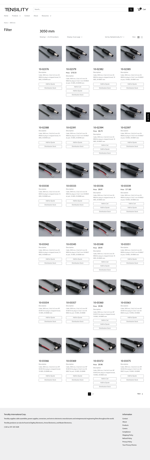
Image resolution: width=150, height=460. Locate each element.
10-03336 (98, 186)
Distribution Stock (50, 88)
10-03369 (71, 361)
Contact (27, 16)
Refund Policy (127, 438)
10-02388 (44, 127)
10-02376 (44, 69)
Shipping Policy (127, 435)
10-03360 (98, 302)
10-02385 (126, 69)
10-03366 (44, 361)
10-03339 (126, 186)
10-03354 (44, 302)
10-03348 (98, 244)
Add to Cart (77, 87)
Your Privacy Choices (129, 445)
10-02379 (71, 69)
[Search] (131, 10)
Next (139, 394)
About (36, 16)
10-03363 (126, 302)
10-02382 (98, 69)
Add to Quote (50, 84)
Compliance (126, 432)
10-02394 (98, 127)
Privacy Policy (127, 442)
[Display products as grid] (138, 37)
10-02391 (71, 127)
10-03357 (71, 302)
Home (6, 16)
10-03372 (98, 361)
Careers (124, 428)
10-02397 (126, 127)
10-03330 (44, 186)
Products (15, 16)
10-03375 (126, 361)
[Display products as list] (142, 37)
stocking (10, 38)
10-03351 (126, 244)
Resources (45, 16)
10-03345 (71, 244)
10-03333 (71, 186)
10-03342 (44, 244)
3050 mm (12, 23)
